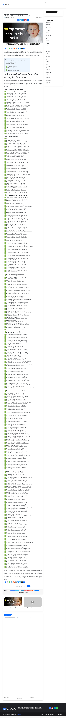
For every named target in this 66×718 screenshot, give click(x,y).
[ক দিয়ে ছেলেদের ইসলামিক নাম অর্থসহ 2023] (10, 656)
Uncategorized (49, 66)
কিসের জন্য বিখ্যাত (48, 72)
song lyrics (48, 58)
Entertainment (49, 37)
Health (47, 43)
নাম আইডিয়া (48, 77)
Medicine (48, 51)
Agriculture (48, 22)
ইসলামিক (47, 67)
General (47, 41)
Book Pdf (49, 2)
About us (42, 714)
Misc (47, 53)
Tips (47, 64)
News (18, 6)
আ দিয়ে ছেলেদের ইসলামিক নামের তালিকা (11, 62)
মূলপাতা (6, 11)
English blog (39, 2)
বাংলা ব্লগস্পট (7, 17)
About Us (27, 2)
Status (47, 61)
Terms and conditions (59, 714)
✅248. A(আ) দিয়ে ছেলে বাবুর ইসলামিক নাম (12, 70)
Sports (47, 59)
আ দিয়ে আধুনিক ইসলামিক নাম (10, 63)
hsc (47, 48)
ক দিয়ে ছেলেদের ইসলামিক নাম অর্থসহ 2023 (9, 696)
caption (47, 32)
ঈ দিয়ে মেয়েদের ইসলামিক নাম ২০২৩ (34, 696)
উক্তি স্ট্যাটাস (48, 69)
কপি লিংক (29, 586)
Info (47, 50)
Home (22, 2)
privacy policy (51, 714)
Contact (18, 2)
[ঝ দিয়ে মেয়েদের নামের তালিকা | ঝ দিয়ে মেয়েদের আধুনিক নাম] (23, 656)
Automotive (48, 25)
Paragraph (48, 56)
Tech (47, 62)
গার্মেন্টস (47, 74)
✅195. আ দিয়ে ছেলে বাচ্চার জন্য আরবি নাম (12, 69)
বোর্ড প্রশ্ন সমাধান (48, 80)
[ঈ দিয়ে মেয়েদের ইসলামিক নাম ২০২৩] (36, 656)
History (44, 2)
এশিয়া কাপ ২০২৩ (48, 71)
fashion (47, 40)
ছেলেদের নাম (9, 11)
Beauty (47, 29)
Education (48, 33)
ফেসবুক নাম (47, 79)
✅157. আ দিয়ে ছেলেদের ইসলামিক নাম (11, 67)
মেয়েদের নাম (48, 82)
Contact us (47, 714)
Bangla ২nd (48, 27)
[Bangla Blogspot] (6, 4)
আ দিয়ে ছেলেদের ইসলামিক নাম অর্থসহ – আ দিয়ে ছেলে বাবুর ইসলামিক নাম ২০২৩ (17, 60)
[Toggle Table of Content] (27, 59)
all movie (48, 24)
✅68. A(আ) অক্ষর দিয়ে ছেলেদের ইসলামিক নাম (12, 64)
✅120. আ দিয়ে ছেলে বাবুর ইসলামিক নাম (11, 66)
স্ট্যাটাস (47, 83)
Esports (47, 38)
